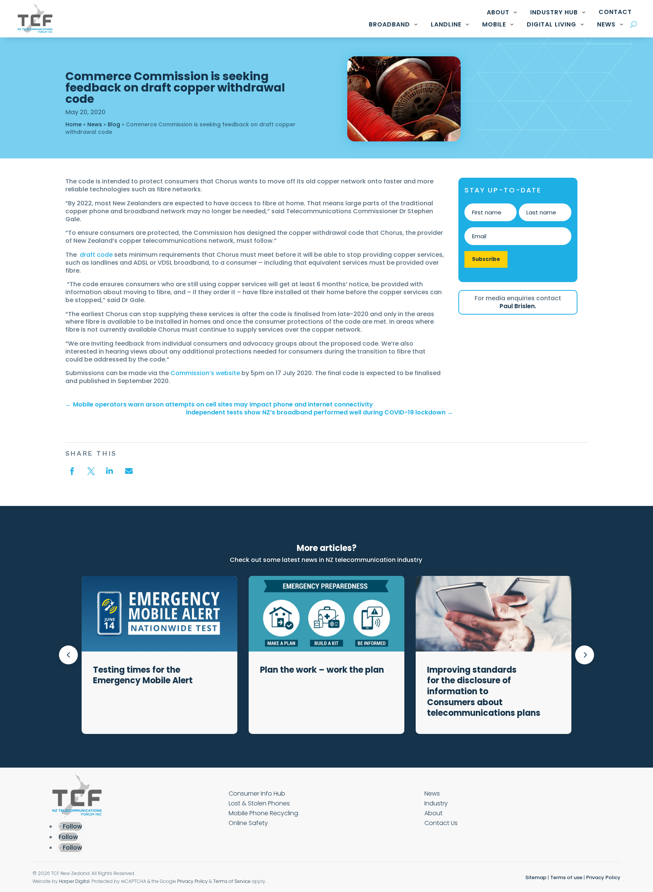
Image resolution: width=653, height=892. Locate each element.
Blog (114, 124)
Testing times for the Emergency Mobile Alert (144, 675)
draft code (96, 254)
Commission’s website (205, 373)
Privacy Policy (192, 881)
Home (73, 124)
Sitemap (535, 877)
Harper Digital (74, 881)
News (94, 124)
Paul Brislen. (518, 306)
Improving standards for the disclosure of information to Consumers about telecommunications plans (485, 691)
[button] (584, 654)
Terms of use (566, 877)
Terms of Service (232, 881)
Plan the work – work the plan (323, 670)
